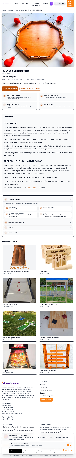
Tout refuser (29, 451)
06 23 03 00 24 (9, 411)
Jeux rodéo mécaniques (25, 430)
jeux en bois (20, 10)
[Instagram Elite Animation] (8, 418)
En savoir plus (67, 450)
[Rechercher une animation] (51, 4)
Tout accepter (16, 451)
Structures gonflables (27, 427)
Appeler (61, 3)
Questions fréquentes (36, 3)
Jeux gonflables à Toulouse (50, 432)
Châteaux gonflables (9, 427)
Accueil (16, 3)
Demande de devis (46, 390)
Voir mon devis (46, 400)
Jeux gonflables (8, 430)
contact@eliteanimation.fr (14, 413)
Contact (45, 3)
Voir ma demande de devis (30, 88)
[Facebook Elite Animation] (3, 418)
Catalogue (24, 4)
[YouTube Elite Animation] (12, 418)
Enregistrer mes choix (45, 451)
